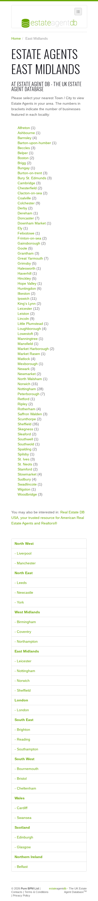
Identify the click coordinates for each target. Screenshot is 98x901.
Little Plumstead (30, 324)
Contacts (16, 891)
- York (19, 602)
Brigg (22, 163)
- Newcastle (24, 592)
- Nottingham (25, 671)
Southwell (25, 439)
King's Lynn (27, 304)
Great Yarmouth (30, 258)
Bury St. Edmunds (32, 178)
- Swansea (23, 818)
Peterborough (28, 394)
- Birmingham (25, 622)
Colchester (26, 203)
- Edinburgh (24, 837)
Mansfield (25, 344)
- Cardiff (21, 808)
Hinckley (24, 278)
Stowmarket (27, 474)
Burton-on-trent (30, 173)
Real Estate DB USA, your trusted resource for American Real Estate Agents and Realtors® (47, 517)
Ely (20, 228)
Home (16, 38)
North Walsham (30, 379)
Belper (23, 153)
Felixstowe (26, 233)
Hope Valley (27, 283)
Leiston (23, 314)
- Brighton (22, 730)
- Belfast (21, 867)
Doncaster (26, 218)
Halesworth (26, 268)
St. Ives (23, 459)
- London (22, 710)
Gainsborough (29, 243)
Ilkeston (24, 293)
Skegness (25, 429)
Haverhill (24, 273)
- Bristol (21, 778)
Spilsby (23, 454)
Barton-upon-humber (34, 143)
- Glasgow (23, 847)
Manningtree (28, 339)
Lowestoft (25, 334)
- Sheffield (23, 690)
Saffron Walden (30, 414)
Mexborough (28, 364)
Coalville (24, 198)
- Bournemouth (26, 769)
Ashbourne (26, 133)
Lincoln (23, 319)
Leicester (25, 309)
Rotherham (26, 409)
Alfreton (24, 128)
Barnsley (24, 138)
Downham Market (32, 223)
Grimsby (24, 263)
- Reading (22, 739)
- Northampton (26, 641)
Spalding (24, 449)
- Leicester (23, 661)
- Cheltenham (25, 788)
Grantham (26, 253)
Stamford (25, 469)
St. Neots (25, 464)
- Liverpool (23, 553)
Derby (22, 208)
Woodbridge (27, 494)
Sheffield (24, 424)
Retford (23, 399)
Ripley (22, 404)
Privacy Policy (21, 895)
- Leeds (21, 583)
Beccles (24, 148)
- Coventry (23, 632)
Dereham (25, 213)
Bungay (24, 168)
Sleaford (24, 434)
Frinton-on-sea (29, 238)
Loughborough (29, 329)
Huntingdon (27, 288)
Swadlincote (27, 484)
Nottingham (27, 389)
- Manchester (25, 563)
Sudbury (24, 479)
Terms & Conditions (36, 891)
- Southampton (26, 749)
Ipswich (23, 298)
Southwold (26, 444)
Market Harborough (33, 349)
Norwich (24, 384)
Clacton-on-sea (30, 193)
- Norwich (22, 681)
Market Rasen (29, 354)
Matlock (24, 359)
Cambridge (26, 183)
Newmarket (27, 374)
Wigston (24, 489)
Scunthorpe (27, 419)
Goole (22, 248)
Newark (24, 369)
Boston (23, 158)
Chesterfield (27, 188)
